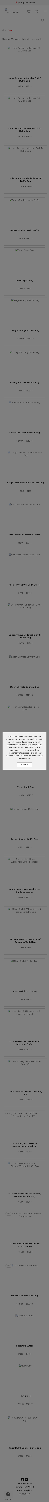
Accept (24, 764)
